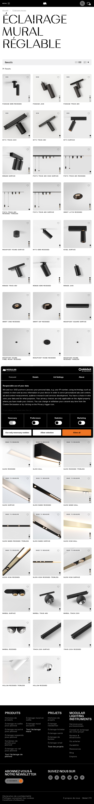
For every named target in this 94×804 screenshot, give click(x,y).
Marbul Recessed (9, 649)
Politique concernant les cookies (18, 798)
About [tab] (81, 377)
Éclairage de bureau (54, 738)
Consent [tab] (12, 377)
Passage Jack (38, 104)
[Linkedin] (63, 777)
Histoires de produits (11, 719)
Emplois (73, 756)
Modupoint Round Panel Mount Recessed (11, 358)
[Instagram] (50, 777)
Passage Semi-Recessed (12, 104)
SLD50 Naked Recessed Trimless (15, 541)
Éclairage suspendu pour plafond (14, 736)
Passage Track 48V (71, 104)
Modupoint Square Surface (75, 322)
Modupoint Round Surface (13, 250)
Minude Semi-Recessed (42, 286)
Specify (9, 62)
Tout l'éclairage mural (33, 730)
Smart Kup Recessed (41, 322)
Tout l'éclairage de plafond (14, 755)
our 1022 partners (18, 390)
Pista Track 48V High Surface (45, 176)
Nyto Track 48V (39, 140)
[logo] (44, 3)
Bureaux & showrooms (75, 736)
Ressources (75, 749)
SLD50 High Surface (72, 577)
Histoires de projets (54, 719)
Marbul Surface (9, 613)
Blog (71, 753)
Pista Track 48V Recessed (74, 176)
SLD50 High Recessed (11, 577)
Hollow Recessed (40, 685)
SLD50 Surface (8, 505)
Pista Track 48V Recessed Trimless (10, 213)
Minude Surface (8, 176)
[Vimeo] (69, 777)
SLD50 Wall (37, 469)
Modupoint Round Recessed (44, 358)
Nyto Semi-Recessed (41, 250)
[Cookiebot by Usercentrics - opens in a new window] (80, 370)
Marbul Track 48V (40, 613)
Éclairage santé (55, 733)
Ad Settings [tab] (58, 377)
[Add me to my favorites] (27, 76)
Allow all (76, 433)
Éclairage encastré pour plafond (14, 730)
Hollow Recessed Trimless (13, 685)
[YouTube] (75, 777)
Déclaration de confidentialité (16, 796)
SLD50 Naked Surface (41, 541)
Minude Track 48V (9, 286)
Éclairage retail (55, 743)
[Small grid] (79, 62)
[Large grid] (76, 62)
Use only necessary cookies (17, 433)
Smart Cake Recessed (11, 322)
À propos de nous (71, 798)
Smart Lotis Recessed (73, 212)
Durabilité (74, 745)
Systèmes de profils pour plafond (11, 743)
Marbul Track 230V (71, 613)
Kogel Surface (70, 250)
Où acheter (74, 741)
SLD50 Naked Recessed (42, 505)
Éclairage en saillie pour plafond (14, 724)
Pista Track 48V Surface (43, 212)
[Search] (82, 3)
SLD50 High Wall (70, 541)
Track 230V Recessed (72, 649)
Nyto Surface (69, 140)
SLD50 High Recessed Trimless (45, 577)
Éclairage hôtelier (56, 729)
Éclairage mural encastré (33, 724)
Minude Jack (68, 286)
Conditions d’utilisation (13, 800)
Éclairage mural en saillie (35, 719)
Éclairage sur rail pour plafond (13, 749)
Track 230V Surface (41, 649)
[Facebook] (56, 777)
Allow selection (47, 433)
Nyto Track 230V (9, 140)
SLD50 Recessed (8, 469)
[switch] (35, 423)
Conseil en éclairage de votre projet (79, 731)
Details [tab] (36, 377)
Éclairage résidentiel (53, 724)
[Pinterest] (82, 777)
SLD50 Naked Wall (71, 505)
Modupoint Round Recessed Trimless (71, 358)
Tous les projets (56, 746)
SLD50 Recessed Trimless (74, 469)
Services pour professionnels (76, 725)
